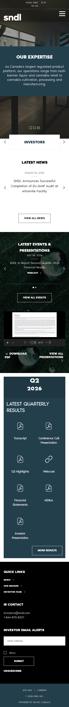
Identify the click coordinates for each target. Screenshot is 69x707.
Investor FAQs (13, 592)
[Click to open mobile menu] (62, 14)
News (7, 580)
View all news (34, 218)
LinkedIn (42, 690)
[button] (17, 613)
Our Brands (11, 586)
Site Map (27, 690)
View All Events (34, 297)
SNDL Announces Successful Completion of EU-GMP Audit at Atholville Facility (34, 186)
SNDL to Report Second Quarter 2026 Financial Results (34, 265)
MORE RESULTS (47, 550)
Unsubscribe (13, 671)
